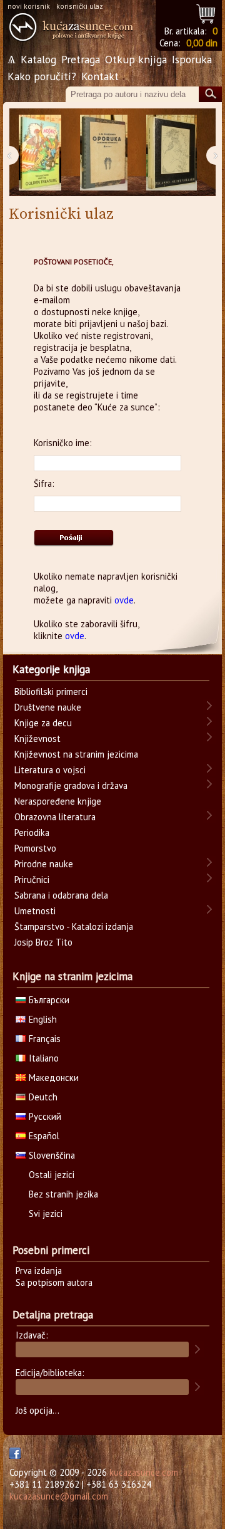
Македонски (54, 1077)
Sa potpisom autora (54, 1282)
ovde (124, 600)
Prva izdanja (39, 1270)
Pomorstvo (35, 848)
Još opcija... (37, 1410)
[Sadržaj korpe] (206, 12)
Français (45, 1039)
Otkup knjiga (136, 59)
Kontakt (100, 76)
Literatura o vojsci (50, 770)
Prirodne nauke (43, 864)
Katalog (38, 59)
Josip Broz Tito (43, 942)
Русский (45, 1116)
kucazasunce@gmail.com (58, 1496)
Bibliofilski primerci (51, 691)
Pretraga (80, 59)
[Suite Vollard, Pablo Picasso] (171, 152)
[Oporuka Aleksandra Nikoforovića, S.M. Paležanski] (104, 152)
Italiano (44, 1058)
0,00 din (202, 43)
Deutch (43, 1097)
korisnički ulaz (79, 6)
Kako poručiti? (42, 76)
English (43, 1019)
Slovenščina (52, 1155)
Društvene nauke (47, 707)
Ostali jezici (51, 1175)
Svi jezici (45, 1213)
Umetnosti (35, 911)
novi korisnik (29, 6)
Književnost (37, 738)
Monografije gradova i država (71, 785)
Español (44, 1136)
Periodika (31, 832)
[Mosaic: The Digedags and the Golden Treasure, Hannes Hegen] (40, 152)
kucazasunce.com (143, 1472)
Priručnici (31, 879)
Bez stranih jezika (63, 1194)
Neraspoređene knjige (57, 801)
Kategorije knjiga (51, 669)
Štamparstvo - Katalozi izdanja (73, 926)
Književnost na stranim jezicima (76, 754)
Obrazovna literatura (55, 817)
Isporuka (192, 59)
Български (49, 1000)
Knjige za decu (43, 723)
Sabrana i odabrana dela (61, 895)
